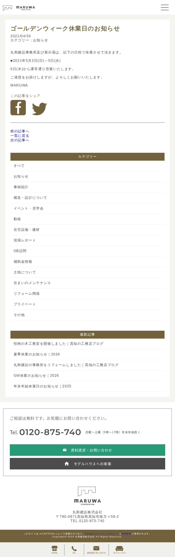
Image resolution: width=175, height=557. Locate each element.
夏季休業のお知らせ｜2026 (37, 354)
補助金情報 (23, 261)
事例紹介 (21, 187)
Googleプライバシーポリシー (102, 533)
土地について (25, 272)
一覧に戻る (19, 135)
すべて (19, 165)
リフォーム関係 (27, 293)
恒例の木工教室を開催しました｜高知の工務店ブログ (59, 343)
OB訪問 (20, 251)
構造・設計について (30, 197)
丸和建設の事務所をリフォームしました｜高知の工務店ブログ (66, 365)
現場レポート (25, 240)
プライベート (25, 304)
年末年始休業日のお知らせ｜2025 (42, 386)
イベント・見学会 (29, 208)
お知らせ (40, 40)
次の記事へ (19, 140)
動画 (17, 219)
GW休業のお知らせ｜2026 (36, 375)
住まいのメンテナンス (32, 283)
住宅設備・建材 (27, 229)
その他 (19, 315)
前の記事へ (19, 131)
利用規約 (126, 533)
